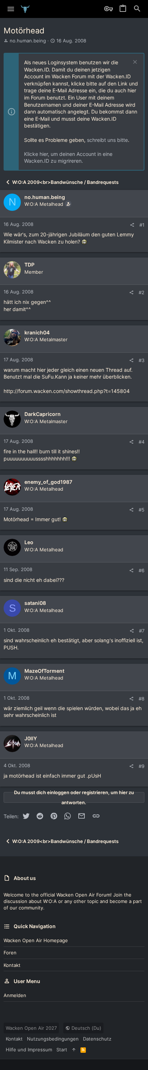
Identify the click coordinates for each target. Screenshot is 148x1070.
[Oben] (73, 1049)
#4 (141, 442)
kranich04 (37, 332)
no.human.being (28, 40)
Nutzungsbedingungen (53, 1039)
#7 (141, 631)
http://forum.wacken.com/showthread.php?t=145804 (67, 391)
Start (61, 1049)
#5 (141, 510)
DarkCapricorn (42, 414)
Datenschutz (97, 1039)
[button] (11, 9)
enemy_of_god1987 (48, 482)
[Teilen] (132, 225)
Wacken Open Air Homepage (36, 940)
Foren (10, 952)
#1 (141, 225)
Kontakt (12, 965)
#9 (141, 766)
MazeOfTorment (44, 671)
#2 (141, 292)
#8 (141, 698)
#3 (141, 360)
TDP (29, 264)
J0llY (30, 738)
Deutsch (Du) (85, 1028)
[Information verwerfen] (134, 62)
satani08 (35, 603)
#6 (141, 570)
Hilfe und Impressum (29, 1049)
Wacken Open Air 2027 (31, 1028)
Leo (28, 542)
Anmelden (15, 995)
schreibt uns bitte (107, 140)
